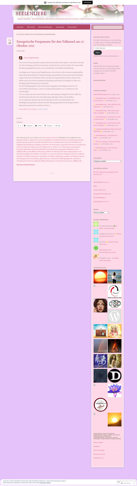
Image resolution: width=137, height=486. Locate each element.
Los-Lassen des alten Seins (55, 154)
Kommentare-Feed (99, 454)
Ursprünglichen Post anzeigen (27, 109)
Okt (9, 41)
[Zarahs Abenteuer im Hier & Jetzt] (100, 361)
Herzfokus (43, 154)
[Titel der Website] (114, 331)
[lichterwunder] (100, 346)
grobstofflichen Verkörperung (36, 152)
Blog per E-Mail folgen (101, 37)
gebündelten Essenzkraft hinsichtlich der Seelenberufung (41, 149)
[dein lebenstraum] (100, 331)
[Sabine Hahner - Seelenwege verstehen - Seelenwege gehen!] (114, 277)
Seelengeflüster (99, 80)
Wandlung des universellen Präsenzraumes (59, 161)
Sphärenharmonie (44, 159)
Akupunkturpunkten (23, 140)
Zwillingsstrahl (77, 161)
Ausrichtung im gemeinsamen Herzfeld (28, 142)
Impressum (60, 27)
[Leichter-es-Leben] (114, 292)
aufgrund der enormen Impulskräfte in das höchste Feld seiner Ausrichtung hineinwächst (56, 140)
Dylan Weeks (103, 250)
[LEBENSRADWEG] (101, 405)
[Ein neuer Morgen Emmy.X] (100, 277)
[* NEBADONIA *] (100, 390)
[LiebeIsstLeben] (114, 304)
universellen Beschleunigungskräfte (61, 159)
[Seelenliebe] (68, 14)
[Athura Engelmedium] (100, 306)
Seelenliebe (31, 13)
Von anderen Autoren (50, 138)
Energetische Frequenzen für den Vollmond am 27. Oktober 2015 (51, 43)
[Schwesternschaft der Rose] (114, 361)
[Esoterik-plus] (100, 291)
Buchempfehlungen (45, 27)
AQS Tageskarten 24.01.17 (101, 182)
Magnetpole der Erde (70, 154)
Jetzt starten (87, 2)
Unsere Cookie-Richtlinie (45, 482)
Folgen (98, 52)
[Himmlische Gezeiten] (100, 376)
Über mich (31, 27)
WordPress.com (98, 458)
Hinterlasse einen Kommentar (26, 165)
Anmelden (97, 446)
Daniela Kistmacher (46, 142)
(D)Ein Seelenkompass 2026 (102, 94)
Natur (95, 186)
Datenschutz (72, 27)
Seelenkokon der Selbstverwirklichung (51, 156)
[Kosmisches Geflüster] (100, 419)
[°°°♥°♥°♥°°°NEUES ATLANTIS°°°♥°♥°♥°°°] (114, 391)
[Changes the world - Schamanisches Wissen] (114, 346)
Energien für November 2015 (102, 194)
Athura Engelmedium (31, 58)
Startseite (20, 27)
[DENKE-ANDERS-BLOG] (114, 376)
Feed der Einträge (99, 450)
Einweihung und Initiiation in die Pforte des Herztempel (42, 145)
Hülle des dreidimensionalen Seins (56, 152)
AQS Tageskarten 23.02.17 (101, 201)
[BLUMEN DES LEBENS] (114, 420)
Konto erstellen (98, 442)
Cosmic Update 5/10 (100, 190)
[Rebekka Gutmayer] (114, 316)
